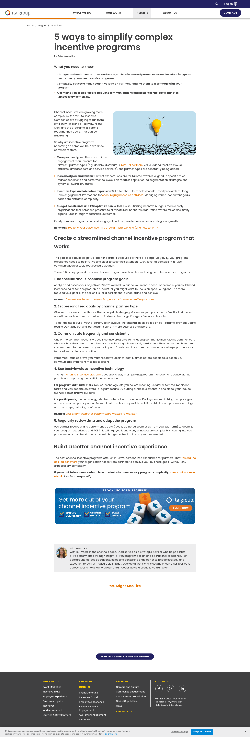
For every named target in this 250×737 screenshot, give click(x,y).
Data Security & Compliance (169, 705)
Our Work (85, 681)
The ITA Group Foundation (131, 696)
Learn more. (111, 734)
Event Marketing (52, 687)
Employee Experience (55, 696)
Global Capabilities (126, 701)
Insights (85, 687)
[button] (217, 4)
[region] (125, 732)
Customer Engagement (92, 715)
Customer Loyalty (53, 701)
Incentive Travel (52, 691)
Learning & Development (57, 715)
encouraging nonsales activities (122, 195)
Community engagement (130, 691)
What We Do (50, 681)
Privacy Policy (179, 699)
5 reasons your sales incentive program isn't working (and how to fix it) (112, 227)
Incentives (48, 705)
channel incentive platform (83, 374)
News (119, 705)
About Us (122, 681)
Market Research (52, 710)
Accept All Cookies (201, 731)
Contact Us (124, 711)
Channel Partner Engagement (88, 708)
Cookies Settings (179, 731)
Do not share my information (169, 702)
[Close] (245, 731)
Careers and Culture (127, 687)
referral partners (132, 165)
